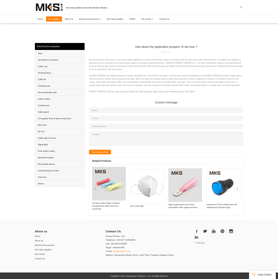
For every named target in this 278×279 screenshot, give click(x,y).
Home (40, 19)
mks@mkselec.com (121, 251)
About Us (69, 19)
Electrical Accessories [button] (89, 19)
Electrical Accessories (44, 245)
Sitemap (200, 243)
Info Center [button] (146, 19)
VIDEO (132, 19)
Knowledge (54, 19)
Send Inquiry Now (100, 152)
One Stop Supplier (115, 19)
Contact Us (164, 19)
